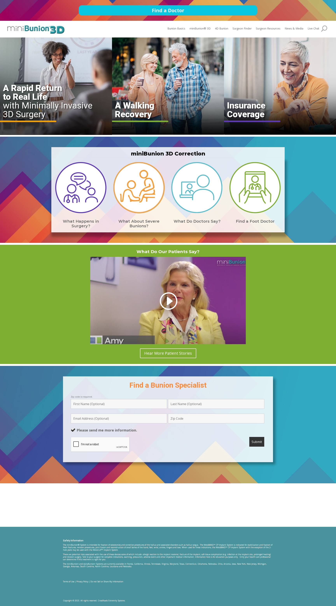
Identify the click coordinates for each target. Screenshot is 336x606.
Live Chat (313, 28)
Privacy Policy (82, 581)
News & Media (294, 28)
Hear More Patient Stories (168, 353)
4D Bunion (221, 28)
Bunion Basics (176, 28)
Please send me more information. (107, 430)
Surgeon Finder (242, 28)
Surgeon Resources (268, 28)
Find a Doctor (168, 10)
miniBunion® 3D (200, 28)
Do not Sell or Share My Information (106, 581)
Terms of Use (68, 581)
